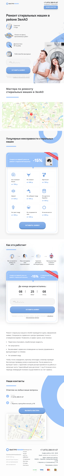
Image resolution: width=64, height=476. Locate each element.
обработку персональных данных (21, 77)
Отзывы (25, 463)
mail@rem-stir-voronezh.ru (50, 455)
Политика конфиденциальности (13, 454)
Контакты (25, 465)
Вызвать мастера (51, 7)
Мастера (25, 461)
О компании (26, 459)
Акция (24, 453)
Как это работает (25, 456)
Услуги (25, 451)
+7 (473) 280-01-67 (51, 2)
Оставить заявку (18, 70)
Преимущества (27, 449)
